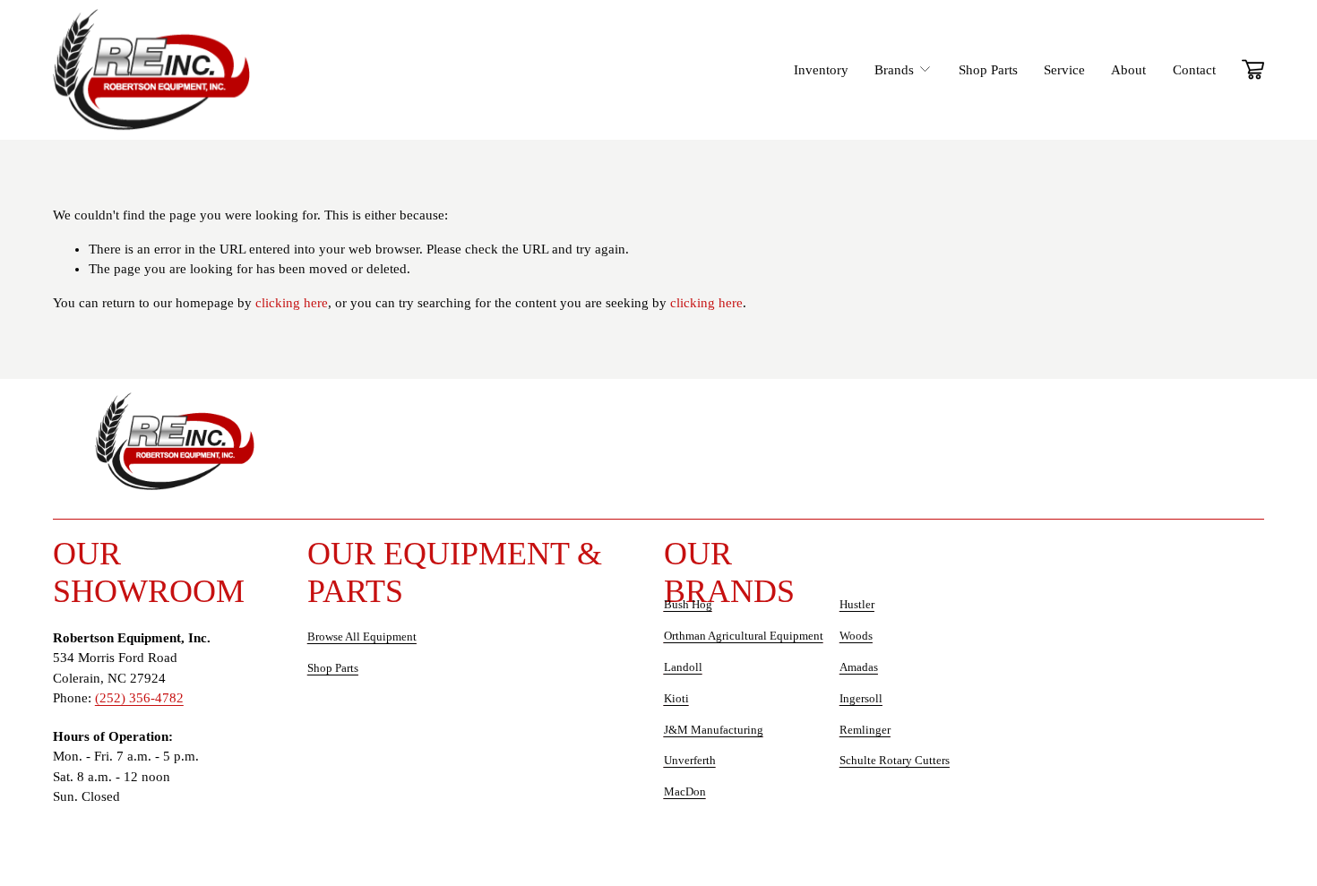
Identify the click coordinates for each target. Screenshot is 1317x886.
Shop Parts (988, 70)
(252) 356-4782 (139, 698)
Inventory (821, 70)
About (1128, 70)
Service (1064, 70)
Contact (1194, 70)
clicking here (291, 303)
